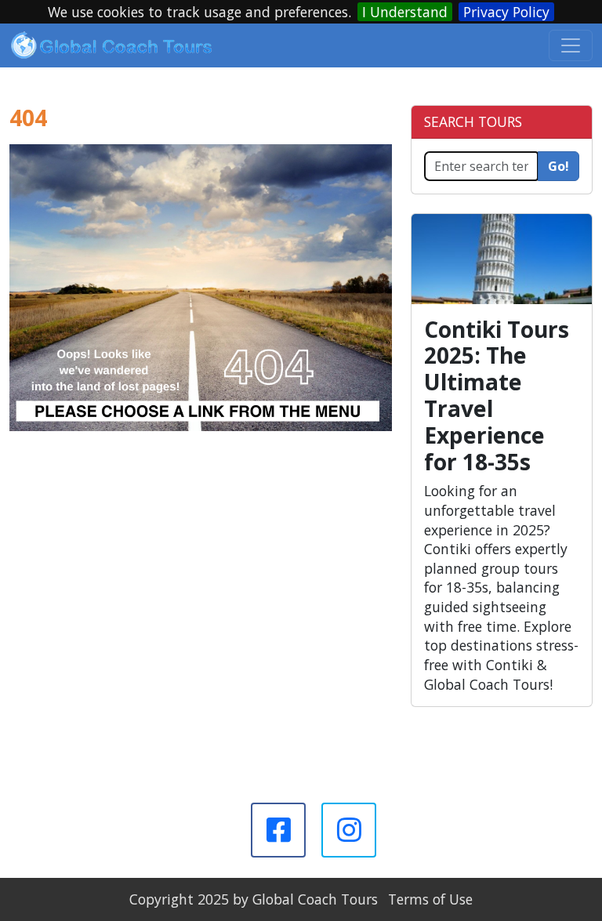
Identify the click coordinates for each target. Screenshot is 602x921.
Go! (558, 166)
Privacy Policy (506, 11)
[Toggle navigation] (571, 45)
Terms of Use (430, 899)
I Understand (405, 11)
